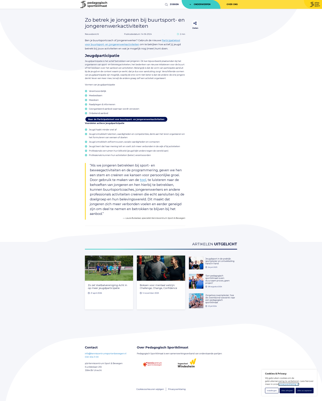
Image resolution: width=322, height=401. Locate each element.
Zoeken (174, 4)
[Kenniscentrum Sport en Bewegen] (152, 364)
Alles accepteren (304, 391)
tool (143, 180)
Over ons (232, 4)
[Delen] (195, 23)
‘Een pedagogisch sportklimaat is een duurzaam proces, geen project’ (217, 279)
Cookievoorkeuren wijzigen (150, 389)
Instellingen (272, 391)
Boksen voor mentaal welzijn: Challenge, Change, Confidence (158, 287)
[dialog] (289, 383)
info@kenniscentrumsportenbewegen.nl (105, 353)
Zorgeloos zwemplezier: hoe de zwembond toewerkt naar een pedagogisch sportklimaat (220, 299)
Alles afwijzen (287, 391)
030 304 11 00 (92, 357)
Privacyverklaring (177, 389)
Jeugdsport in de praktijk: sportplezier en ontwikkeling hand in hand (219, 261)
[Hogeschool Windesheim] (187, 364)
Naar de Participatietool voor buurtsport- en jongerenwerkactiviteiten (126, 119)
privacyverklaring (287, 384)
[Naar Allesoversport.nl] (313, 4)
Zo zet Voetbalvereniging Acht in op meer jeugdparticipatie (107, 287)
